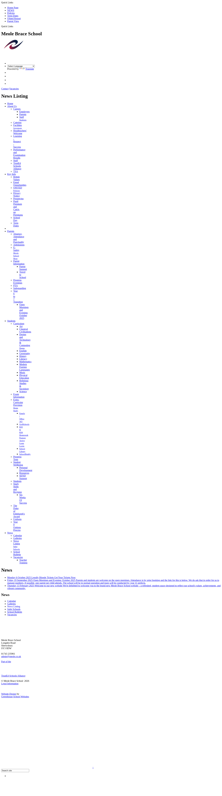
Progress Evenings (17, 281)
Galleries (17, 538)
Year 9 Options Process (17, 526)
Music (22, 372)
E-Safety (16, 248)
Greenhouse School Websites (15, 696)
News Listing (16, 542)
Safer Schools (13, 609)
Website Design (8, 694)
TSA (15, 171)
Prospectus (18, 198)
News (10, 533)
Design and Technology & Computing (25, 340)
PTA (15, 285)
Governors (17, 128)
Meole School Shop (16, 256)
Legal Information (9, 683)
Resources (24, 473)
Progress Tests (17, 458)
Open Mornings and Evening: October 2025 (24, 311)
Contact (5, 88)
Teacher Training (23, 561)
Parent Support (23, 268)
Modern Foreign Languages (24, 367)
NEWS (10, 10)
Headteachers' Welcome (20, 132)
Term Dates (12, 15)
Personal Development (25, 469)
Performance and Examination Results (19, 153)
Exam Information (18, 395)
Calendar (17, 535)
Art (21, 326)
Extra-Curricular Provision (18, 402)
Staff (21, 117)
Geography (24, 353)
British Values (16, 178)
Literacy (23, 359)
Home (10, 103)
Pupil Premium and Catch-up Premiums (18, 208)
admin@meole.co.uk (11, 656)
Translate (29, 69)
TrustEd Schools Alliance (17, 166)
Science (23, 391)
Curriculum (18, 323)
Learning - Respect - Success (17, 141)
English (23, 350)
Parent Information (18, 262)
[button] (14, 26)
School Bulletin (17, 553)
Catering (17, 122)
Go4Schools (24, 424)
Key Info (11, 174)
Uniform (17, 519)
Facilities (17, 125)
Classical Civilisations (25, 330)
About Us (12, 106)
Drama (22, 348)
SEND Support (23, 477)
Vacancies (14, 88)
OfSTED (17, 187)
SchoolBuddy (25, 454)
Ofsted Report (14, 18)
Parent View (13, 21)
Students (22, 120)
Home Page (12, 7)
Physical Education (24, 376)
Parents (22, 114)
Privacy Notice (17, 194)
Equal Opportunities (19, 183)
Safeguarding (19, 288)
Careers (17, 109)
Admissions (18, 244)
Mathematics (25, 361)
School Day (16, 219)
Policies (11, 13)
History (22, 356)
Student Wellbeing (18, 463)
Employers (24, 111)
